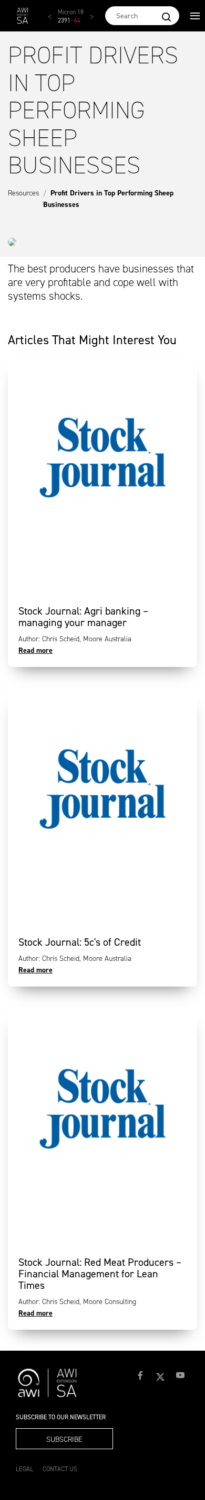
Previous (55, 20)
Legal (24, 1469)
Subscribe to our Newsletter (61, 1417)
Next (97, 20)
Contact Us (60, 1469)
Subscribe (64, 1439)
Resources (23, 193)
